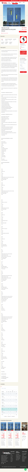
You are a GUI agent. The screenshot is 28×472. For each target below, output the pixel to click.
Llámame (23, 53)
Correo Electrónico (22, 68)
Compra (12, 455)
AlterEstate (24, 466)
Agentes (20, 2)
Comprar (12, 2)
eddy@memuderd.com (15, 0)
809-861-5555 (22, 0)
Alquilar (16, 2)
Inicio (9, 2)
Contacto (15, 3)
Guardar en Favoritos (23, 31)
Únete (11, 461)
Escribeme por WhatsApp (24, 52)
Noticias (9, 3)
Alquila (11, 457)
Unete (24, 2)
